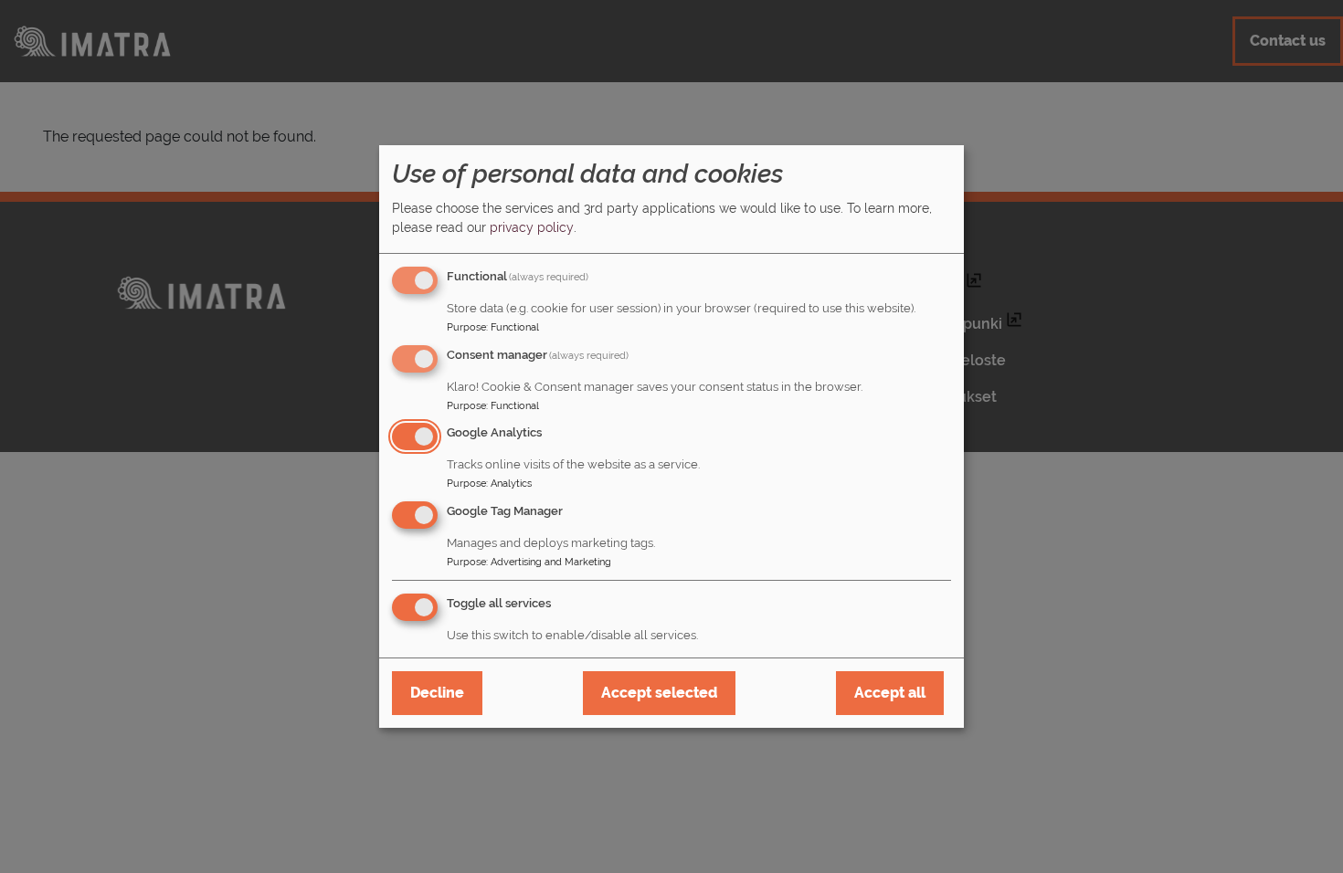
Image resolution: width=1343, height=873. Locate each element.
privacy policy (532, 227)
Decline (437, 692)
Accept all (889, 692)
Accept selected (659, 692)
